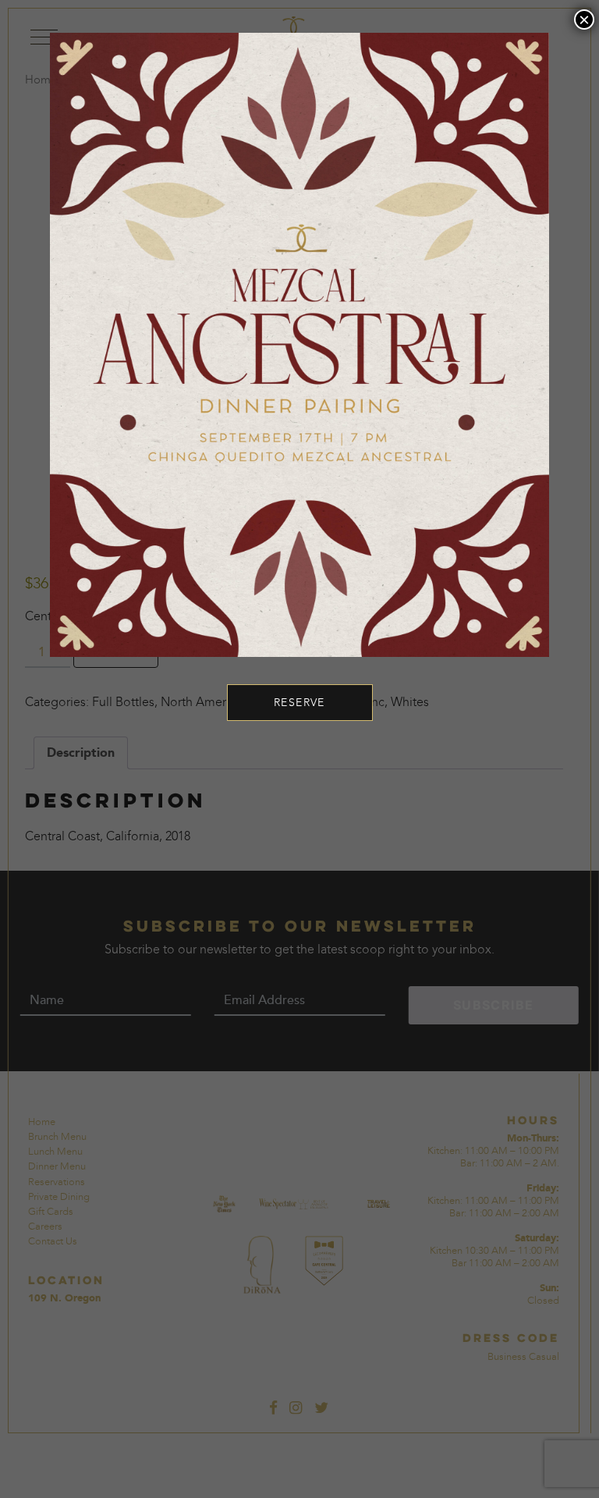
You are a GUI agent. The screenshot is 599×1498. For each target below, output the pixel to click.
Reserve (299, 702)
